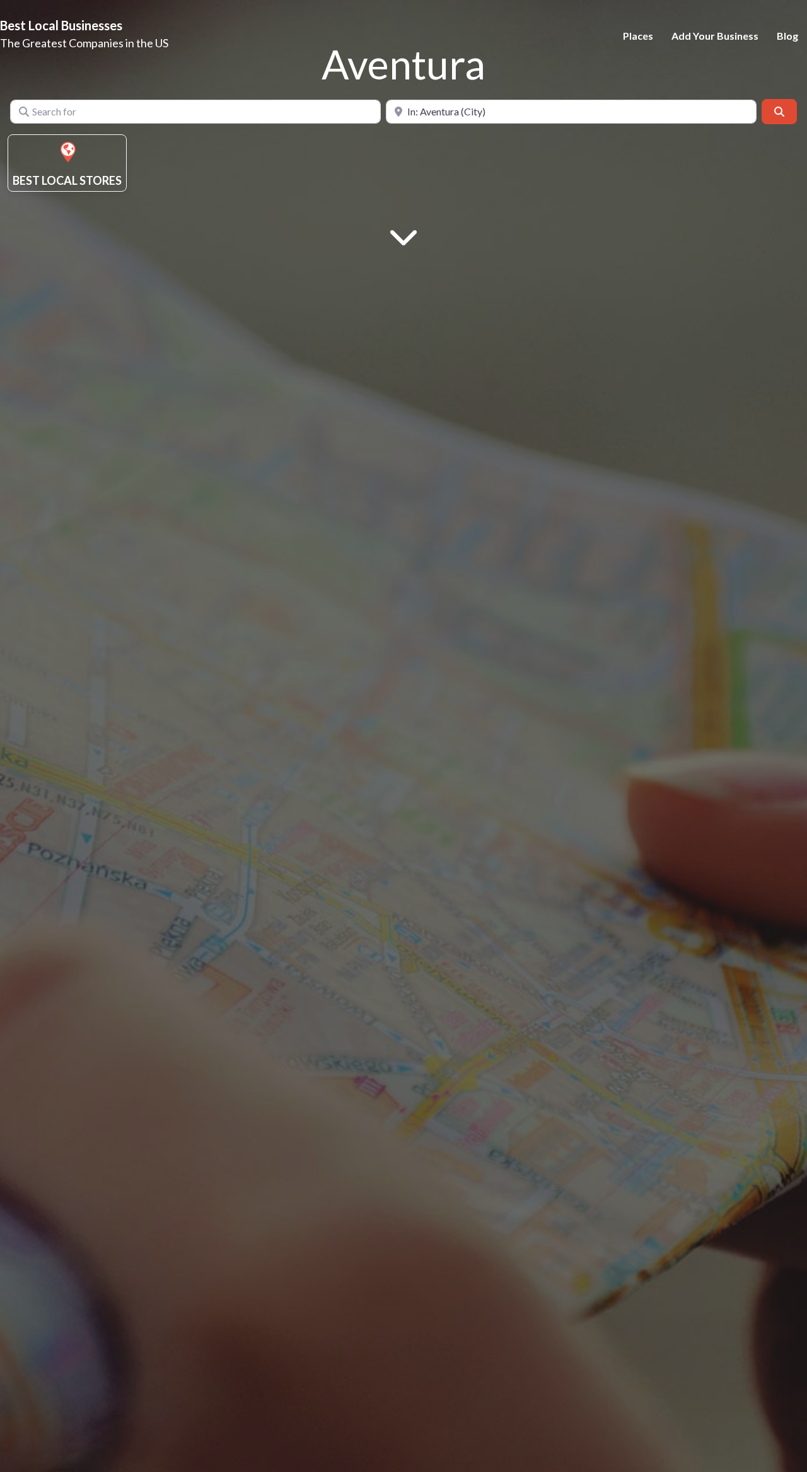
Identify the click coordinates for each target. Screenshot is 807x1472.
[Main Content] (403, 236)
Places (638, 36)
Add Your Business (714, 36)
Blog (787, 36)
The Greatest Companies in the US (84, 43)
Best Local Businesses (61, 25)
